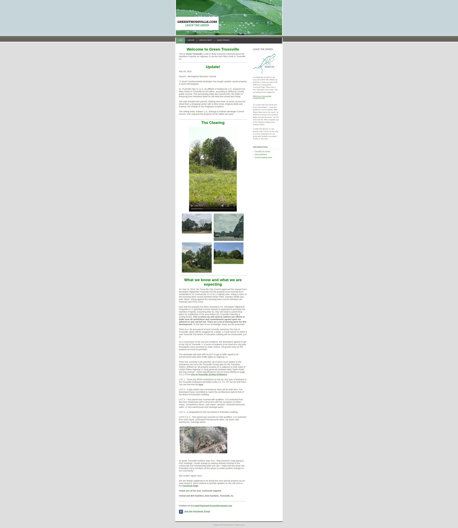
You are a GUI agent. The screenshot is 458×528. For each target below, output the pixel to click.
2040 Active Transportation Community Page (262, 97)
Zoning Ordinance (261, 154)
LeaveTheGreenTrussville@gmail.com (212, 505)
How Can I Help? (205, 40)
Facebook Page (190, 486)
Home (180, 40)
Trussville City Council (262, 151)
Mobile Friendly (223, 40)
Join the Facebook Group (197, 511)
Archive (191, 40)
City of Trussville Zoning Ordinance (209, 374)
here (201, 384)
